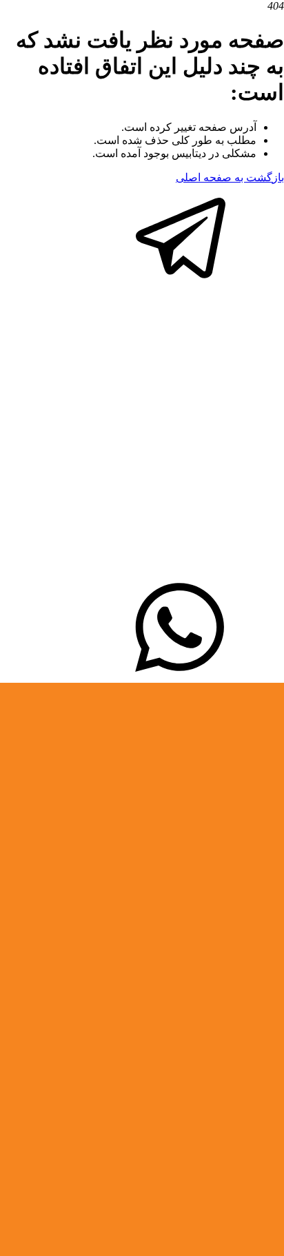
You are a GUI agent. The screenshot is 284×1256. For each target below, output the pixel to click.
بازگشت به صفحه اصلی (230, 177)
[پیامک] (180, 676)
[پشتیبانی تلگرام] (180, 283)
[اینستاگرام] (142, 570)
